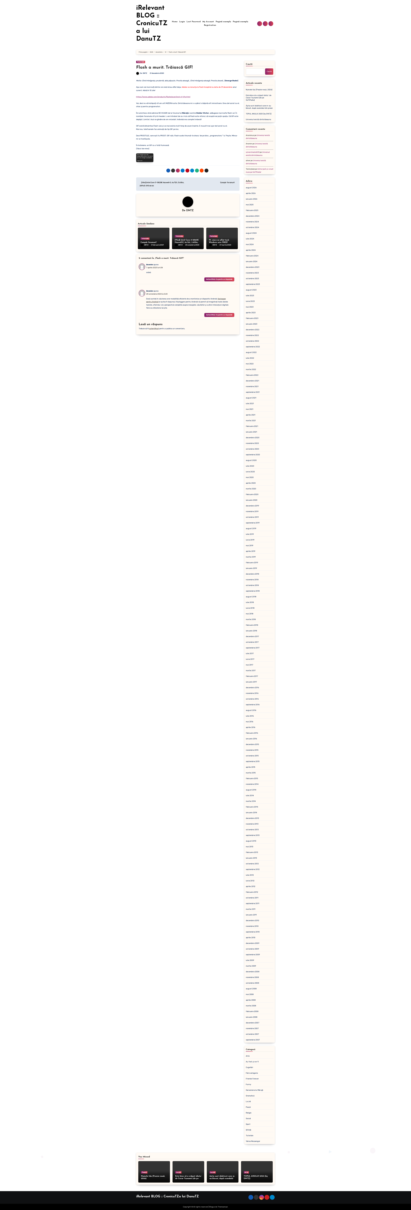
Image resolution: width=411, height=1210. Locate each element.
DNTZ (145, 73)
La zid (248, 1101)
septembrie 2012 (253, 869)
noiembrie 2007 (252, 1028)
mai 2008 (250, 994)
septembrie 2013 (252, 835)
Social (248, 1118)
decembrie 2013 (252, 818)
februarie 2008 (252, 1011)
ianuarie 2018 (251, 631)
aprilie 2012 (250, 886)
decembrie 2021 (252, 381)
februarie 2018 (252, 625)
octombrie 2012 (252, 864)
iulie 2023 (250, 296)
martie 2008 (251, 1006)
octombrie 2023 (252, 279)
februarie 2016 (252, 733)
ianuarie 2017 (251, 682)
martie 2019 (251, 557)
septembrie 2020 (253, 455)
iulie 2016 (250, 716)
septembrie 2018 (253, 591)
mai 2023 (250, 307)
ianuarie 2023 (251, 324)
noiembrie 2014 (252, 784)
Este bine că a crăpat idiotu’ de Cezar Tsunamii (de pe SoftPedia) (258, 97)
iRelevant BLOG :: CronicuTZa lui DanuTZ (152, 23)
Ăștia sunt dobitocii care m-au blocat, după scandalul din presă (259, 107)
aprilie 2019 (250, 551)
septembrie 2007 (253, 1040)
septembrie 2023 (253, 284)
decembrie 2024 (252, 216)
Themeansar (223, 1207)
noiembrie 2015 (252, 750)
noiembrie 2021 (252, 386)
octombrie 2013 (252, 830)
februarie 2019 (252, 563)
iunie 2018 (250, 608)
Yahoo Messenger (253, 1141)
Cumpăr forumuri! (148, 242)
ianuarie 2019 (251, 568)
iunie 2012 (250, 881)
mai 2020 (250, 477)
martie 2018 (251, 619)
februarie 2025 (252, 210)
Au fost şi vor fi (252, 1062)
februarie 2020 (252, 494)
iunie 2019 (250, 540)
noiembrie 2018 (252, 580)
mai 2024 (250, 244)
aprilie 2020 (251, 483)
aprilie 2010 (250, 938)
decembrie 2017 (252, 636)
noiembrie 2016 (252, 693)
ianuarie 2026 (251, 199)
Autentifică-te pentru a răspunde (219, 279)
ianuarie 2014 (251, 813)
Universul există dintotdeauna (258, 119)
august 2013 (251, 841)
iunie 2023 (250, 301)
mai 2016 (249, 722)
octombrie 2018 (252, 585)
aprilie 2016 (250, 727)
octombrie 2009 (252, 949)
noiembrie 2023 (252, 273)
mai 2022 (250, 364)
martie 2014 (251, 801)
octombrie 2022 (252, 341)
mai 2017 (249, 665)
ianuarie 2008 (251, 1017)
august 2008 (251, 989)
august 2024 (251, 233)
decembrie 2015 (252, 744)
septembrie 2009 (253, 955)
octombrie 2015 (252, 756)
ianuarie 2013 (251, 858)
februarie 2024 (252, 256)
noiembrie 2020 (252, 443)
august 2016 (251, 710)
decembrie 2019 (252, 506)
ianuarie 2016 (251, 739)
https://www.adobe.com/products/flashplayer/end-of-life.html (163, 97)
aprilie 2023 (250, 313)
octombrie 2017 (252, 642)
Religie (248, 1113)
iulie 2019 (250, 534)
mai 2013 (249, 847)
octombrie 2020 (252, 449)
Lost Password (194, 22)
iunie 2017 (250, 659)
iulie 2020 (250, 466)
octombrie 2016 (252, 699)
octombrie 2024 (252, 227)
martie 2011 (250, 909)
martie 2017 (251, 671)
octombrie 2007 (252, 1034)
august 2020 (251, 460)
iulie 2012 (250, 875)
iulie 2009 (250, 960)
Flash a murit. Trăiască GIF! (164, 67)
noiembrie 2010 (252, 926)
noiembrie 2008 (252, 977)
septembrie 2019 (253, 523)
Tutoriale (140, 62)
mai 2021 (249, 409)
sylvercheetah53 (252, 152)
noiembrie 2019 (252, 511)
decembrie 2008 (252, 972)
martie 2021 (251, 421)
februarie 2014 (252, 807)
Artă (247, 1056)
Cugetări (249, 1067)
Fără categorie (252, 1073)
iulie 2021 (250, 404)
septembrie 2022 (253, 347)
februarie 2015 (252, 778)
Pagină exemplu (223, 22)
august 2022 (251, 352)
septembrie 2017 (252, 648)
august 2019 (251, 528)
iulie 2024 (250, 239)
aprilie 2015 (250, 767)
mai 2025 (250, 205)
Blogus (212, 1207)
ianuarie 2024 (251, 261)
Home (175, 22)
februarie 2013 (252, 852)
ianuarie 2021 (251, 432)
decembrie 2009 (252, 943)
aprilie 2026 (251, 193)
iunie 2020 (250, 472)
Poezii (248, 1107)
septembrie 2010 (253, 932)
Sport (248, 1124)
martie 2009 (251, 966)
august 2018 (251, 597)
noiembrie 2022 (252, 335)
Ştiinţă (248, 1130)
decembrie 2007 (252, 1023)
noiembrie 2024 (252, 222)
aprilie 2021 (250, 415)
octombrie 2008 (252, 983)
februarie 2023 (252, 318)
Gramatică (250, 1096)
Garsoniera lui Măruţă (254, 1090)
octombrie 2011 (252, 898)
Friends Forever (252, 1079)
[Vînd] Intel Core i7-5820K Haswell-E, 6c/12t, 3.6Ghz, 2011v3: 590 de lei (187, 242)
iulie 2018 (250, 602)
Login (182, 22)
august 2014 (251, 790)
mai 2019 (249, 546)
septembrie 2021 (253, 392)
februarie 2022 (252, 375)
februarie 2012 (252, 892)
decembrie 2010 (252, 921)
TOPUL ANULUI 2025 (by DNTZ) (258, 114)
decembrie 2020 (252, 438)
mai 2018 (249, 614)
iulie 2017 (250, 653)
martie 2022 (251, 369)
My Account (208, 22)
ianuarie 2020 (251, 500)
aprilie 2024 (251, 250)
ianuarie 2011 (251, 915)
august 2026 (251, 188)
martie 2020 (251, 489)
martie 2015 (251, 773)
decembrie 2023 (252, 267)
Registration (210, 25)
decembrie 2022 (252, 330)
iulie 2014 (250, 796)
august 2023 (251, 290)
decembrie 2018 (252, 574)
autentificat (154, 329)
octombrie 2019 (252, 517)
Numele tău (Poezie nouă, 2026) (259, 90)
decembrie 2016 (252, 688)
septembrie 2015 (252, 761)
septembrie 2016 (253, 705)
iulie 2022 (250, 358)
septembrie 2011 (252, 903)
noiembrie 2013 (252, 824)
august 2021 (251, 398)
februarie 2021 (252, 426)
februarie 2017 (252, 676)
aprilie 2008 (251, 1000)
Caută (249, 64)
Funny (248, 1084)
